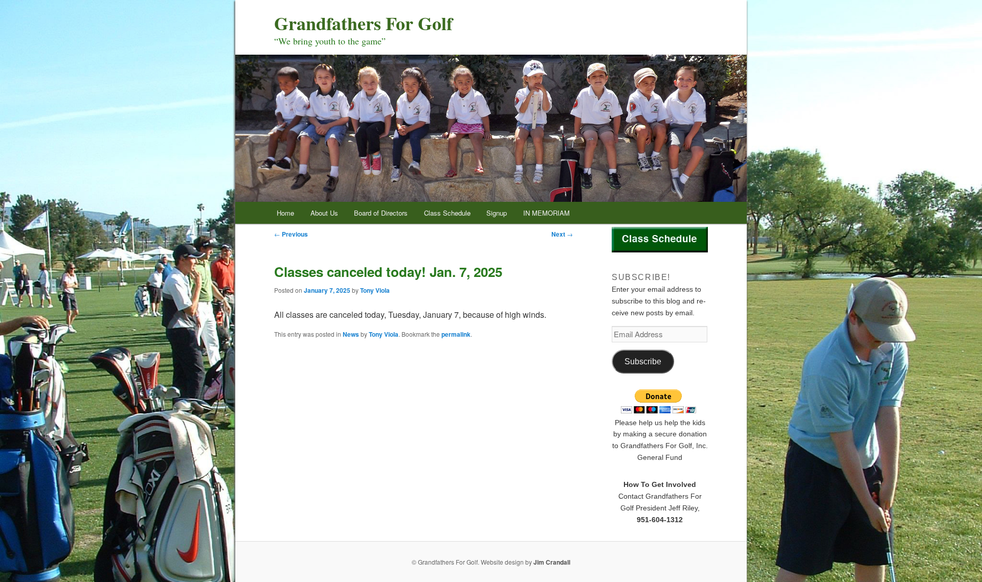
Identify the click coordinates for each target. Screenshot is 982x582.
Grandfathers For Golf (363, 23)
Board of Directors (381, 213)
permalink (456, 334)
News (351, 334)
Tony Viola (375, 290)
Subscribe (642, 361)
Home (285, 213)
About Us (324, 213)
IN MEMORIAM (546, 213)
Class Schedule (447, 213)
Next (562, 234)
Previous (291, 234)
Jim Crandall (551, 562)
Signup (496, 213)
